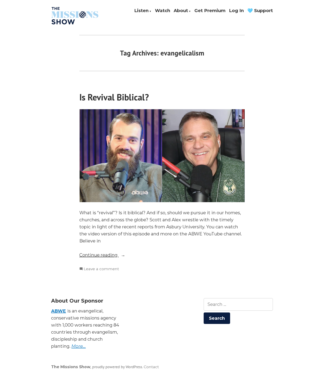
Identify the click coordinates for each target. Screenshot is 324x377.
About (181, 11)
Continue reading (108, 255)
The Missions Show (70, 366)
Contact (151, 366)
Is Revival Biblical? (114, 97)
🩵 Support (260, 11)
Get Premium (209, 11)
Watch (162, 11)
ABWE (58, 311)
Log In (236, 11)
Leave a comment (101, 269)
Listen (141, 11)
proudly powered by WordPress (117, 366)
